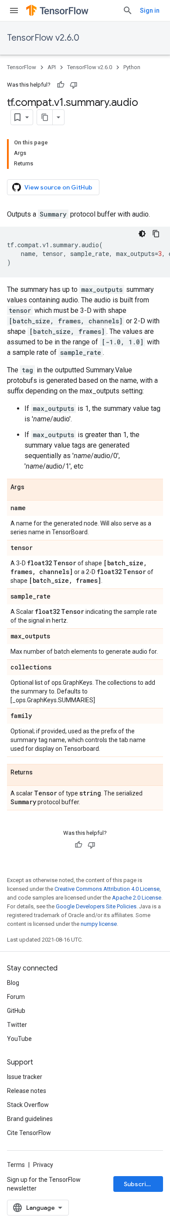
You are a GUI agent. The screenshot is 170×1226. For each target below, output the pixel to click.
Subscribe (139, 1184)
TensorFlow (21, 67)
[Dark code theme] (142, 234)
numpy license (99, 924)
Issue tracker (24, 1076)
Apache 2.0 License (136, 897)
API (52, 67)
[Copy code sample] (156, 234)
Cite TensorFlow (29, 1132)
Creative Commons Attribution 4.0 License (107, 889)
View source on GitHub (58, 187)
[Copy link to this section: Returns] (41, 772)
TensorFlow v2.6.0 (43, 37)
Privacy (43, 1164)
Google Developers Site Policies (96, 906)
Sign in (150, 10)
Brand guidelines (30, 1118)
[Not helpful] (73, 84)
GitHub (16, 1010)
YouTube (19, 1038)
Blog (13, 982)
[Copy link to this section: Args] (33, 487)
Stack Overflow (28, 1104)
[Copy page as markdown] (45, 117)
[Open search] (127, 10)
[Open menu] (14, 10)
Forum (16, 996)
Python (131, 67)
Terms (16, 1164)
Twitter (17, 1024)
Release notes (26, 1090)
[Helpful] (60, 84)
